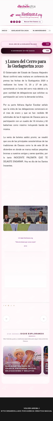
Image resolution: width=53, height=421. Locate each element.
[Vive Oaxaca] (26, 15)
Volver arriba (31, 408)
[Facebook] (11, 22)
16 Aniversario (39, 30)
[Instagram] (14, 22)
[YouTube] (17, 22)
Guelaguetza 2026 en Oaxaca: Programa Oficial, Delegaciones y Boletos (21, 368)
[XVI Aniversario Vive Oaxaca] (26, 6)
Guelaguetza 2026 (20, 30)
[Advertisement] (25, 186)
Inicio (4, 30)
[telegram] (8, 306)
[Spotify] (19, 22)
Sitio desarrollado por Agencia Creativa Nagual (26, 411)
